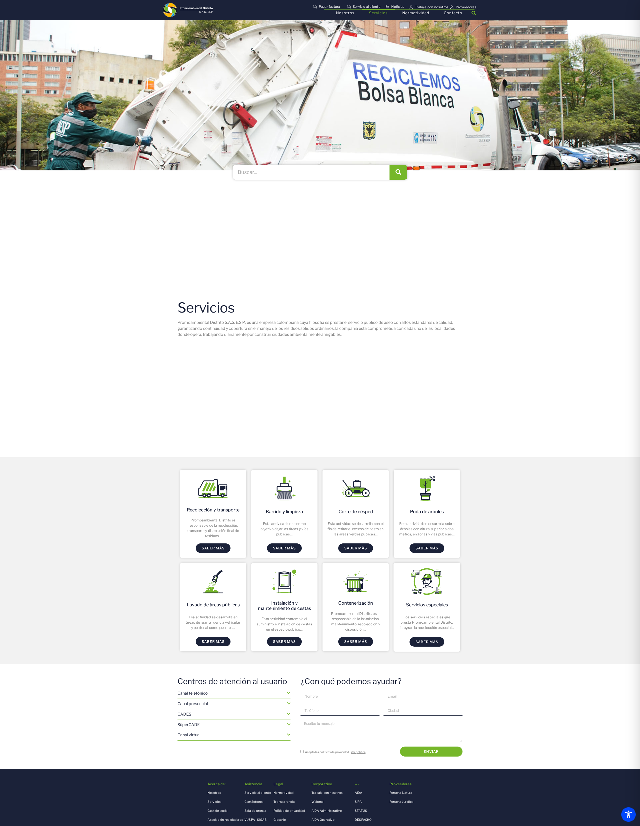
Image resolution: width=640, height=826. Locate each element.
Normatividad (415, 13)
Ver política (358, 752)
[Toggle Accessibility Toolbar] (628, 814)
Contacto (453, 13)
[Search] (398, 172)
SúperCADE (189, 724)
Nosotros (345, 13)
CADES (184, 714)
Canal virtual (189, 735)
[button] (474, 13)
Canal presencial (193, 703)
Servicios (378, 13)
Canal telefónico (193, 693)
